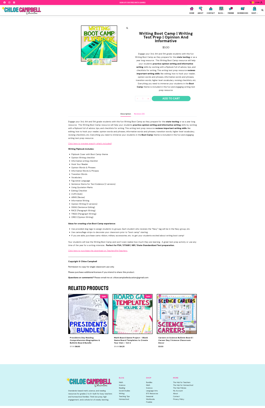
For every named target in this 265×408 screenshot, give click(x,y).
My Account (178, 391)
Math (121, 382)
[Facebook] (4, 2)
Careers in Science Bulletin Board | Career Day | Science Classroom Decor (175, 340)
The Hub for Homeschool (183, 385)
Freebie (231, 13)
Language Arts (152, 391)
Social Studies (124, 391)
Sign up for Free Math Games (133, 2)
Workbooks (242, 13)
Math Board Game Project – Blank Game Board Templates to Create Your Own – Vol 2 (131, 340)
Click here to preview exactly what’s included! (90, 143)
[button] (127, 28)
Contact (211, 13)
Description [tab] (125, 114)
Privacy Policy (178, 399)
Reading (122, 388)
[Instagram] (9, 2)
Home (191, 13)
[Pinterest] (14, 2)
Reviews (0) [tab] (139, 114)
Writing (122, 393)
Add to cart (171, 98)
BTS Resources (152, 393)
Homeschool (124, 399)
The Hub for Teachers (181, 382)
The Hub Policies (179, 388)
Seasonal (149, 396)
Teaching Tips (124, 396)
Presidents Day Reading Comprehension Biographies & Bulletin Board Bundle (85, 340)
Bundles (149, 382)
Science (122, 385)
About (200, 13)
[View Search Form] (262, 10)
